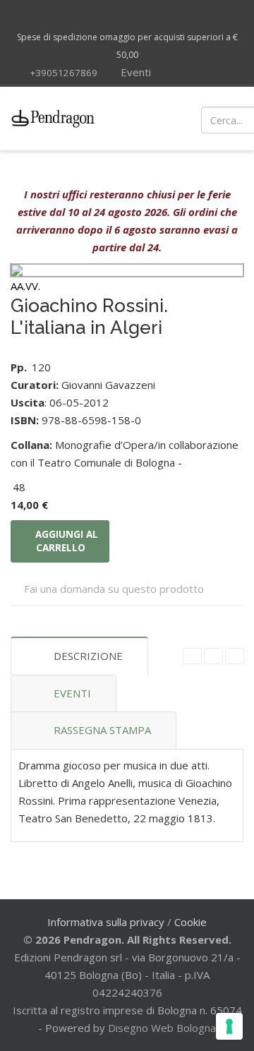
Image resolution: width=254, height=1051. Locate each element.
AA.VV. (25, 286)
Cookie (190, 922)
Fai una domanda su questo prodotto (114, 589)
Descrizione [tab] (88, 656)
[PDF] (192, 656)
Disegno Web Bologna (162, 1028)
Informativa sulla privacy (105, 922)
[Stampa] (213, 656)
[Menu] (148, 118)
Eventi (134, 72)
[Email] (234, 656)
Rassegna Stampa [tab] (102, 730)
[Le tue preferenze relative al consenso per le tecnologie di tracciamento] (229, 1026)
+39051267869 (63, 72)
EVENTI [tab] (72, 693)
